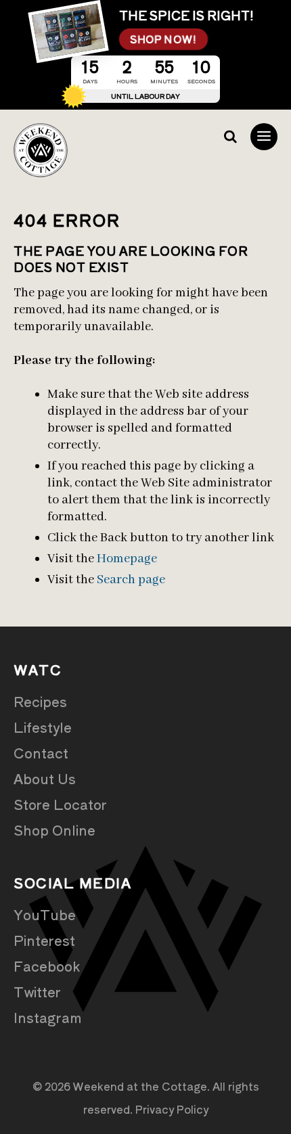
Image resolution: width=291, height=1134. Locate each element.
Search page (131, 580)
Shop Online (54, 830)
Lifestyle (43, 727)
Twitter (37, 991)
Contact (41, 753)
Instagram (48, 1017)
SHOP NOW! (162, 39)
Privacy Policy (171, 1109)
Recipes (40, 701)
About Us (45, 778)
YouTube (45, 914)
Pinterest (44, 940)
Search (230, 136)
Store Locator (60, 804)
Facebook (47, 966)
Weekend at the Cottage (41, 150)
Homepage (127, 559)
